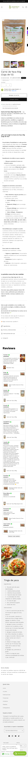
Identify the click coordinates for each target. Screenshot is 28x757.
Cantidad (3, 82)
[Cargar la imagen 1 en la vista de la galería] (7, 64)
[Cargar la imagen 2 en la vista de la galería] (21, 64)
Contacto (5, 701)
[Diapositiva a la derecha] (26, 64)
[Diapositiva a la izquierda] (1, 64)
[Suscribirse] (22, 730)
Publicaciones (6, 694)
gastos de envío (6, 79)
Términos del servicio (10, 753)
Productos (5, 698)
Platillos (5, 704)
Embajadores (6, 707)
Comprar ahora (14, 99)
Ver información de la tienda (10, 108)
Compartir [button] (5, 338)
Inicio (4, 688)
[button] (1, 7)
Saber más (14, 90)
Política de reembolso (11, 751)
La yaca (5, 691)
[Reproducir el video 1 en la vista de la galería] (14, 64)
